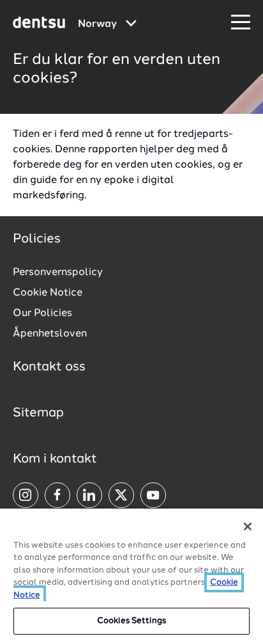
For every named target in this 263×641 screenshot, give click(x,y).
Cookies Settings (131, 621)
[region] (131, 575)
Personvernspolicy (58, 272)
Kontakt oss (49, 367)
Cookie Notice (47, 293)
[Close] (248, 526)
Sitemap (38, 413)
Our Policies (42, 313)
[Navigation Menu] (240, 23)
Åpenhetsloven (50, 334)
